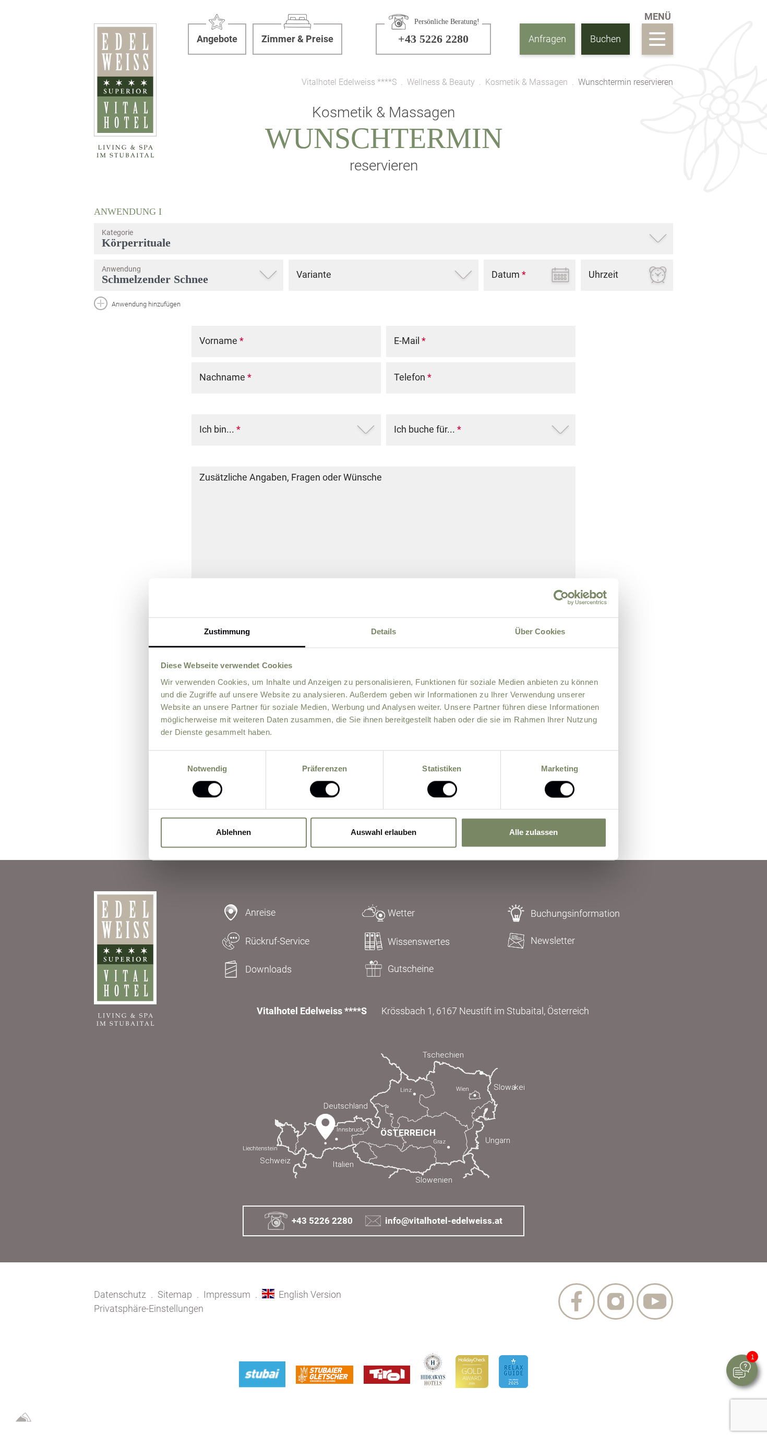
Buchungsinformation (575, 913)
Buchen (605, 38)
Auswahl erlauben (383, 832)
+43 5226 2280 (322, 1220)
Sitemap (175, 1294)
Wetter (401, 912)
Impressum (226, 1294)
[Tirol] (387, 1374)
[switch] (325, 789)
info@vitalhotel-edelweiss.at (443, 1220)
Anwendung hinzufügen (145, 304)
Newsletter (553, 940)
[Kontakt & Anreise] (383, 1118)
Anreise (260, 912)
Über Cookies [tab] (540, 631)
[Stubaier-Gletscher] (324, 1374)
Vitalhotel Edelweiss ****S (349, 82)
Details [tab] (384, 631)
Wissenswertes (419, 941)
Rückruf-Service (277, 941)
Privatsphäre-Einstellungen (148, 1308)
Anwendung (128, 211)
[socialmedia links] (576, 1301)
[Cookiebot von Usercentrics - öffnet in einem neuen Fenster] (561, 597)
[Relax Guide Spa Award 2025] (513, 1371)
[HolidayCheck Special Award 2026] (472, 1371)
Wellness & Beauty (441, 82)
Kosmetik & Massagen (526, 82)
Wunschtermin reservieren (625, 82)
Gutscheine (411, 968)
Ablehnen (233, 832)
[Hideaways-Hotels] (433, 1368)
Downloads (268, 969)
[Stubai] (262, 1374)
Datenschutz (120, 1294)
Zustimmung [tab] (227, 631)
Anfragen (547, 38)
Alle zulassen (533, 832)
